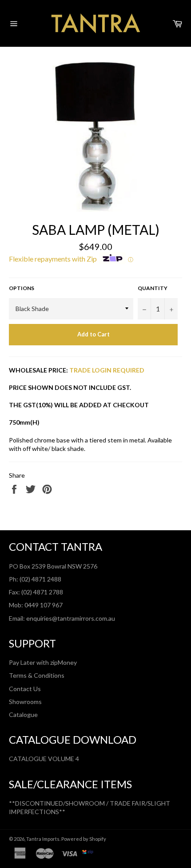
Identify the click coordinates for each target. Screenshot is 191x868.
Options (21, 288)
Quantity (152, 288)
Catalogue (23, 714)
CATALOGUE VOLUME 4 (44, 758)
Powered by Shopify (83, 839)
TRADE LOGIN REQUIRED (106, 370)
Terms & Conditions (36, 675)
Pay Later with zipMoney (43, 662)
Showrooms (25, 701)
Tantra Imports (43, 839)
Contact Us (25, 688)
